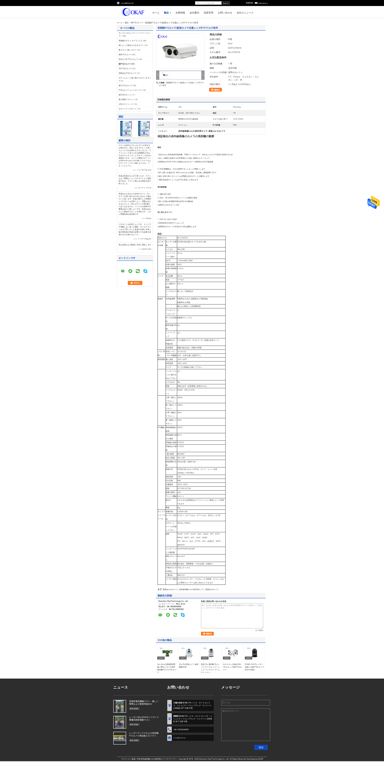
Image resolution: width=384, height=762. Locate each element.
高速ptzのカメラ (212, 589)
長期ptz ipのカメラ (170, 589)
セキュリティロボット (128, 109)
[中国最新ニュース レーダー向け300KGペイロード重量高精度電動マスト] (120, 722)
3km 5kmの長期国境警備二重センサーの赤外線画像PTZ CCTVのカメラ (166, 668)
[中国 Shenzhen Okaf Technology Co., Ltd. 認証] (126, 129)
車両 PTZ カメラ (125, 54)
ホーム (155, 12)
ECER (260, 759)
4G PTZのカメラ (125, 68)
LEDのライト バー (126, 104)
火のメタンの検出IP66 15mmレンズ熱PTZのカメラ (232, 667)
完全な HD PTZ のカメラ (128, 59)
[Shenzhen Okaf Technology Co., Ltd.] (133, 12)
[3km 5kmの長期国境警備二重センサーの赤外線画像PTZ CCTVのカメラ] (166, 652)
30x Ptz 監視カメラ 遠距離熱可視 (188, 665)
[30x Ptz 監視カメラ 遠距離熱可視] (188, 652)
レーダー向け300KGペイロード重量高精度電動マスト (144, 718)
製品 (166, 12)
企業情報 (180, 12)
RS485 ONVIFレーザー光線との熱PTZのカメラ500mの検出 (254, 667)
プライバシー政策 (128, 759)
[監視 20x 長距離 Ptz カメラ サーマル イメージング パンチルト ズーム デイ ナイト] (210, 652)
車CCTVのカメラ (125, 85)
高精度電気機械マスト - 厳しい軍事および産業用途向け (143, 702)
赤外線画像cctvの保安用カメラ (191, 589)
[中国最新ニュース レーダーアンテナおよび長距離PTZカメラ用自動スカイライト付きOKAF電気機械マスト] (120, 738)
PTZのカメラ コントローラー (130, 90)
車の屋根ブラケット (127, 99)
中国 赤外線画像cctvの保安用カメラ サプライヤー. (157, 759)
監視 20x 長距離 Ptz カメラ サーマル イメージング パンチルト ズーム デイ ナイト (210, 668)
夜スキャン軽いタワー (128, 50)
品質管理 (208, 12)
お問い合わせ (225, 12)
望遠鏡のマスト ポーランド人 (130, 40)
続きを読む (134, 708)
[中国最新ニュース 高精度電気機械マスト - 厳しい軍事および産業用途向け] (120, 706)
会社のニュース (245, 12)
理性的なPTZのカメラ (127, 73)
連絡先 (217, 90)
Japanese (262, 3)
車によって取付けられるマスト (131, 45)
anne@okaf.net (127, 3)
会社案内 (194, 12)
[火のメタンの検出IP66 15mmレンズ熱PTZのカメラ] (232, 652)
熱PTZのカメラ (137, 22)
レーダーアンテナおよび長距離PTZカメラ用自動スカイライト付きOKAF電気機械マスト (144, 735)
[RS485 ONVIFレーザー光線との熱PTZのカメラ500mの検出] (254, 652)
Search (225, 3)
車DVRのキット (125, 95)
